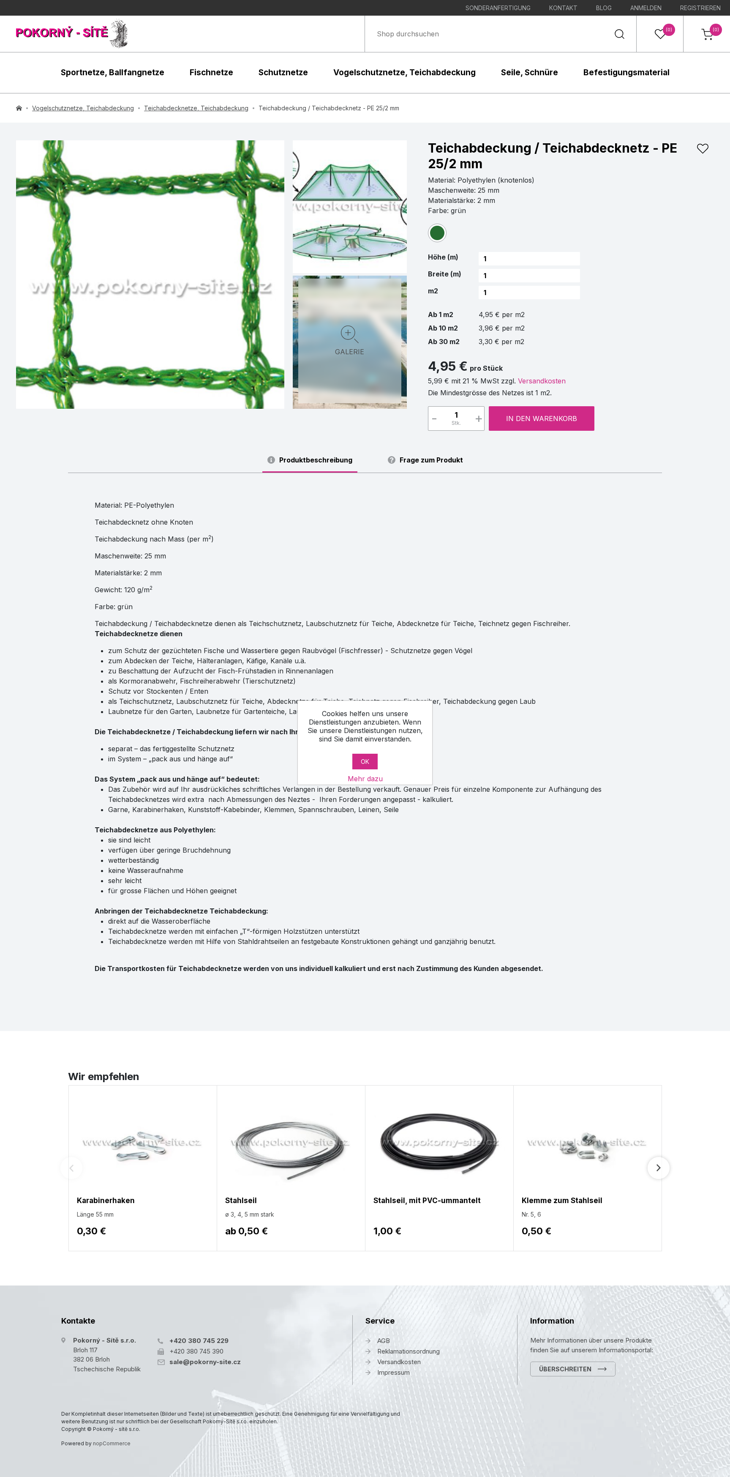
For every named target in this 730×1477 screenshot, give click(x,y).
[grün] (437, 233)
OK (365, 761)
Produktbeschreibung (315, 460)
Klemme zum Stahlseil (562, 1200)
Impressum (393, 1372)
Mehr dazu (365, 778)
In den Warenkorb (541, 418)
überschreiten (565, 1369)
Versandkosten (542, 381)
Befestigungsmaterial (626, 72)
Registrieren (700, 7)
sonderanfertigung (498, 7)
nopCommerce (112, 1443)
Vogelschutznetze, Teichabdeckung (404, 72)
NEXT (659, 1168)
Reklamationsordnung (408, 1351)
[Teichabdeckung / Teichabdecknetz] (350, 205)
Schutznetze (283, 72)
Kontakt (563, 7)
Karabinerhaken (106, 1200)
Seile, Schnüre (529, 72)
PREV (71, 1168)
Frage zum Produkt (431, 460)
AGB (383, 1341)
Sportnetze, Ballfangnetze (112, 72)
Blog (604, 7)
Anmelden (646, 7)
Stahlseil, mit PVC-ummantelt (427, 1200)
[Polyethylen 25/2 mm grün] (150, 274)
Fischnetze (211, 72)
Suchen (619, 34)
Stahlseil (241, 1200)
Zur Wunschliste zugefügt (702, 148)
